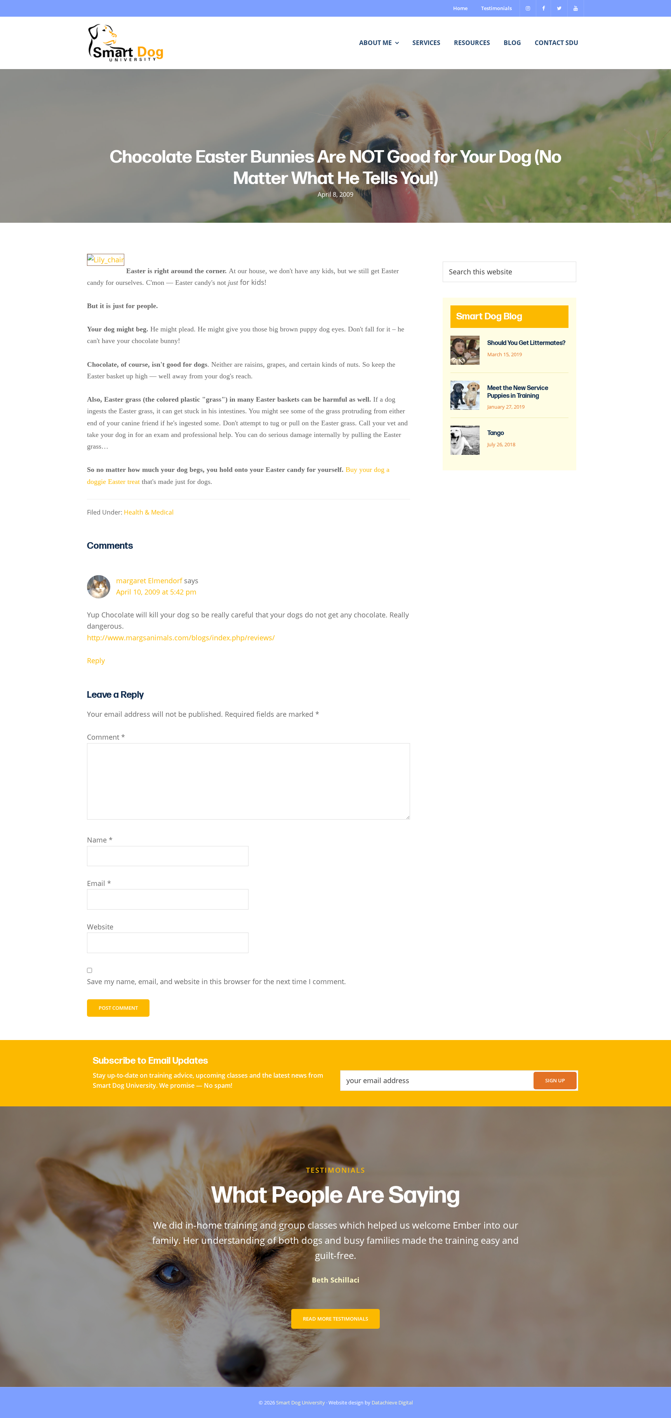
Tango (495, 433)
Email (99, 883)
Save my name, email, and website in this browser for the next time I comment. (216, 981)
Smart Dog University (300, 1402)
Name (100, 839)
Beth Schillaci (336, 1280)
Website (100, 926)
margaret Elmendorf (149, 580)
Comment (106, 737)
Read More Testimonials (335, 1318)
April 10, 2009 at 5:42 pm (156, 591)
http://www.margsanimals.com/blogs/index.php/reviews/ (181, 637)
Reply (96, 660)
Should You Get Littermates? (526, 343)
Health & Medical (149, 512)
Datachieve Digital (392, 1402)
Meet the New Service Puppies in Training (517, 392)
